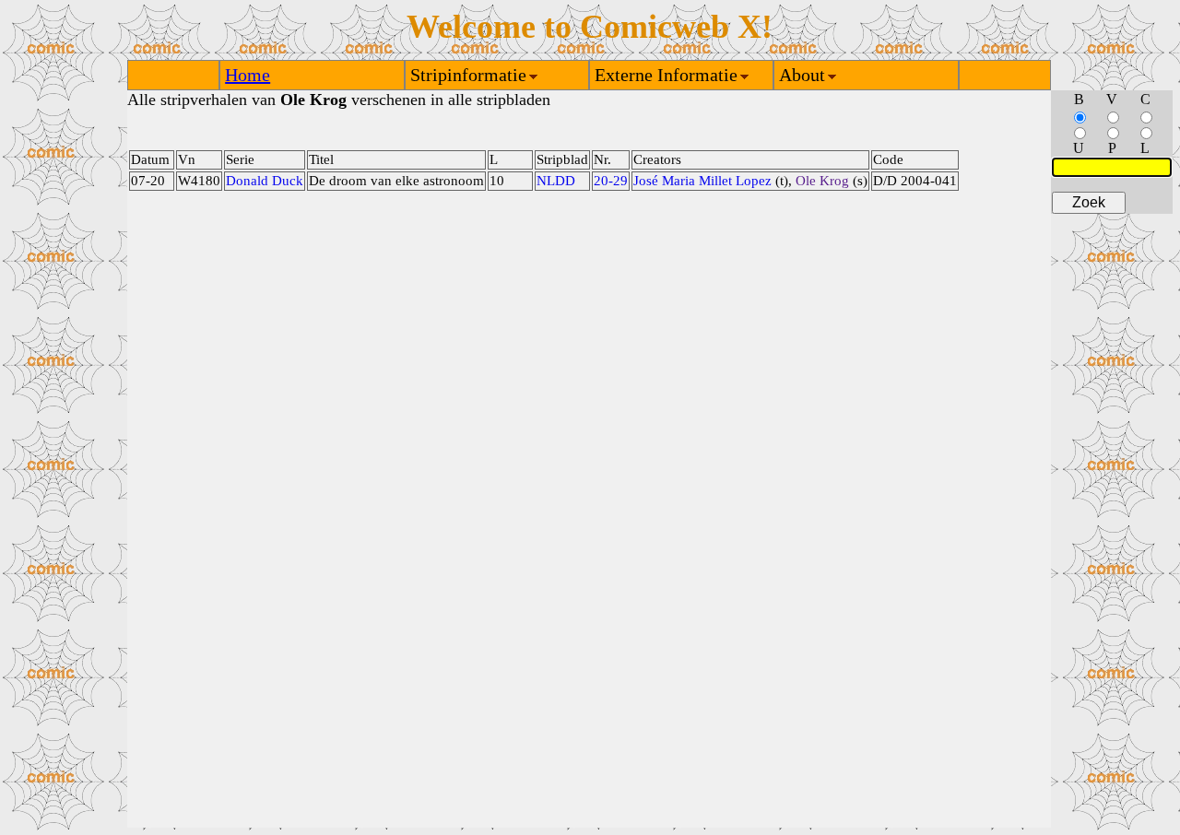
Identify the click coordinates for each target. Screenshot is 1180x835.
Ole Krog (822, 180)
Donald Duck (264, 180)
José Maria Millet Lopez (702, 180)
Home (247, 75)
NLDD (556, 180)
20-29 (611, 180)
